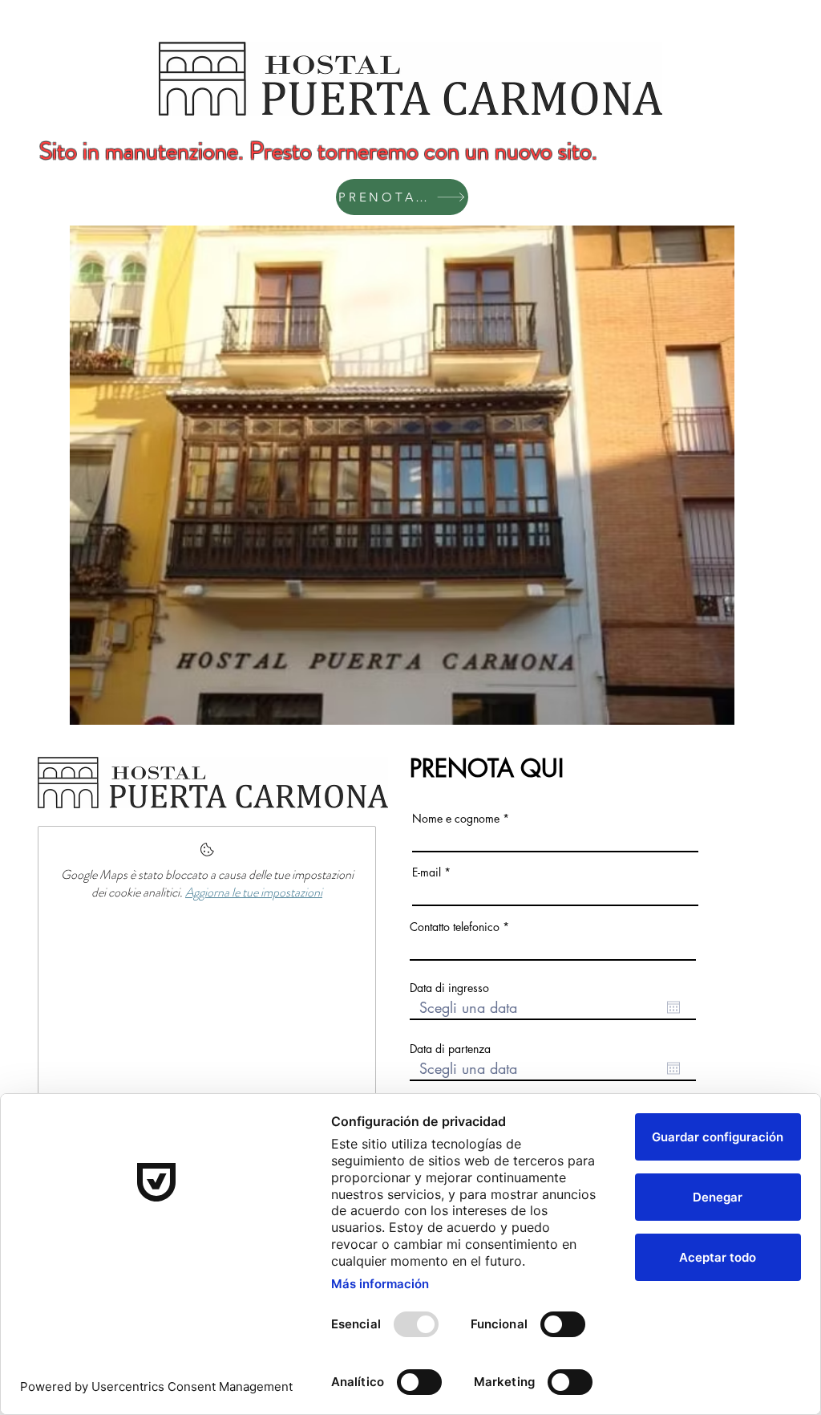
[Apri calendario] (673, 1007)
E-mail (426, 872)
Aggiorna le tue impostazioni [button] (253, 892)
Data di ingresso (449, 988)
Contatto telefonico (454, 927)
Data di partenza (450, 1049)
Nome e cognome (455, 818)
